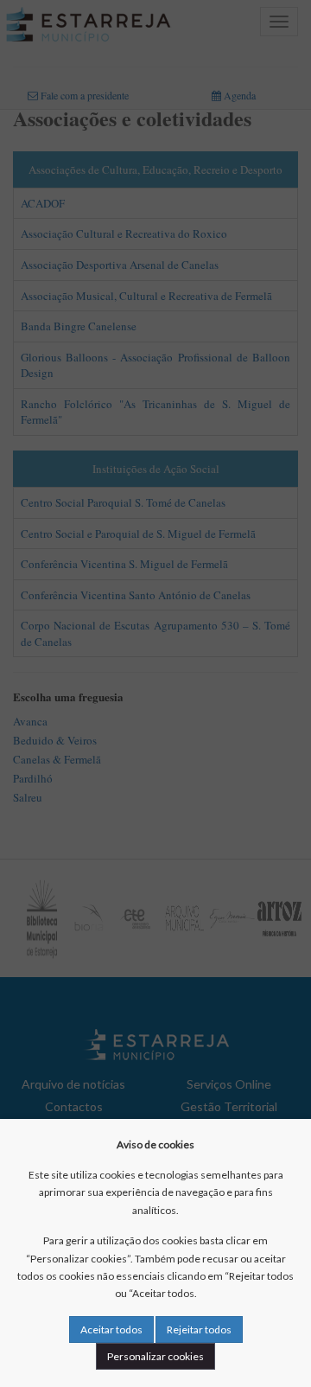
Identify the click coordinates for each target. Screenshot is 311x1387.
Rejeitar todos (199, 1329)
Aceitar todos (111, 1329)
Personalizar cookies (155, 1356)
